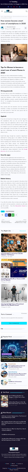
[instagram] (17, 7)
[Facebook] (6, 215)
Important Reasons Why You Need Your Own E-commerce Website (17, 374)
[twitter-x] (11, 7)
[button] (26, 11)
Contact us (20, 463)
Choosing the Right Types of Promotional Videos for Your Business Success (12, 305)
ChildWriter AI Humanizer (15, 381)
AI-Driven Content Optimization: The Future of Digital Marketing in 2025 (14, 417)
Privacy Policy (14, 465)
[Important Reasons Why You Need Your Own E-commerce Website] (4, 374)
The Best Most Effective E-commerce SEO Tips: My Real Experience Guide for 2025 (14, 439)
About (13, 463)
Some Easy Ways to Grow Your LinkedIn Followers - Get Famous (12, 254)
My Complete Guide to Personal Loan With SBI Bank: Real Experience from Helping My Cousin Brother (17, 366)
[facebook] (8, 7)
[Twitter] (9, 215)
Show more (22, 230)
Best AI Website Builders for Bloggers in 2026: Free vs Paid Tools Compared (16, 396)
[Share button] (16, 215)
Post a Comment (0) (14, 323)
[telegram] (20, 7)
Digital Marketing (8, 16)
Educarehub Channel (20, 205)
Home (2, 16)
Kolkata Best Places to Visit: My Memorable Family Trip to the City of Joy (18, 403)
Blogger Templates (12, 468)
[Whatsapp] (12, 215)
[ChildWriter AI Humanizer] (4, 382)
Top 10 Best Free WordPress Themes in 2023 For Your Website (13, 279)
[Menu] (2, 11)
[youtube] (14, 7)
